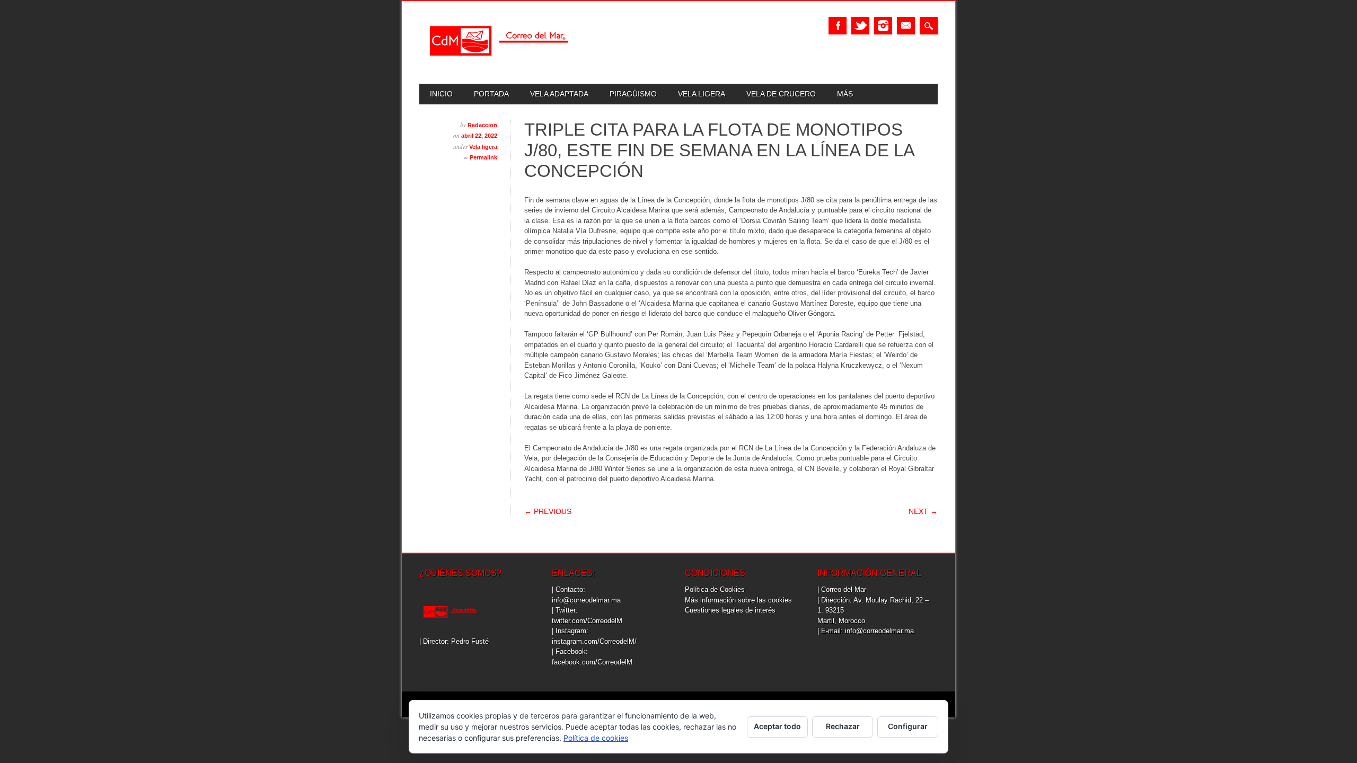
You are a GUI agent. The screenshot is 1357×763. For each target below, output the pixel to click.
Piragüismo (633, 94)
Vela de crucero (781, 94)
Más (845, 94)
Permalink (483, 157)
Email (906, 25)
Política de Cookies (715, 589)
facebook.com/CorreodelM (592, 662)
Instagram (883, 25)
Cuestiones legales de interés (730, 610)
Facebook (838, 25)
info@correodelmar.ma (586, 600)
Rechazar (843, 726)
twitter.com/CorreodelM (587, 621)
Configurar (908, 726)
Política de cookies (595, 737)
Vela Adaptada (559, 94)
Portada (491, 94)
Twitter (860, 25)
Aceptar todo (777, 726)
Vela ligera (701, 94)
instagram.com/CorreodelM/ (594, 641)
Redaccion (482, 125)
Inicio (441, 94)
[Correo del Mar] (498, 65)
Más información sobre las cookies (738, 600)
